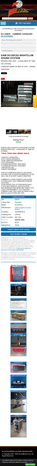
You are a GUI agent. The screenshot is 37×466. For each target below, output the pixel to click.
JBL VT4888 (18, 284)
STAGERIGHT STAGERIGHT (18, 391)
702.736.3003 (24, 23)
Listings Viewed (7, 50)
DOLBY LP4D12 (18, 323)
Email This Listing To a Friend (12, 40)
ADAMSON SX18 (18, 362)
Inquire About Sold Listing (18, 229)
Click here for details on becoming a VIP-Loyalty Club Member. (16, 248)
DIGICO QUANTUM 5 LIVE (18, 375)
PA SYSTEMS (7, 36)
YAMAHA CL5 (18, 311)
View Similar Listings (18, 234)
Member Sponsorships (18, 265)
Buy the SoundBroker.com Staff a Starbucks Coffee (17, 451)
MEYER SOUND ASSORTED (18, 299)
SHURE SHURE (18, 334)
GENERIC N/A (18, 415)
